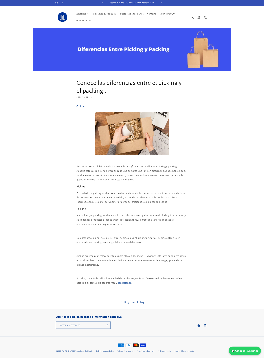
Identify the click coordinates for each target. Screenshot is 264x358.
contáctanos (124, 282)
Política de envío (164, 351)
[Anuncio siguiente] (161, 3)
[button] (82, 14)
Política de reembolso (105, 351)
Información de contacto (184, 351)
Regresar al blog (134, 302)
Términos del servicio (146, 351)
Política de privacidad (125, 351)
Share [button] (82, 106)
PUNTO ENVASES (68, 351)
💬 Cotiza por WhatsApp (244, 350)
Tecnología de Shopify (84, 351)
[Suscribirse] (107, 325)
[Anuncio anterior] (102, 3)
